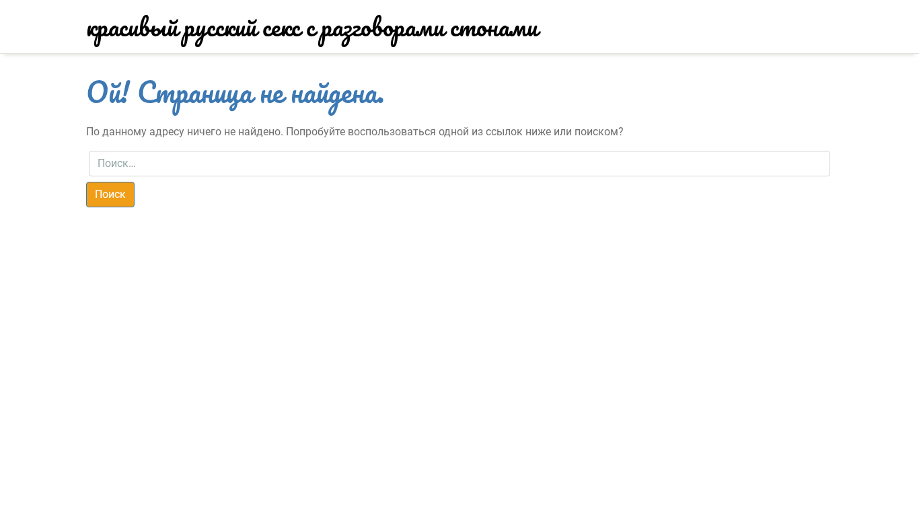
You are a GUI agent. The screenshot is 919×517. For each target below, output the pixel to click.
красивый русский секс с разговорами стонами (312, 26)
